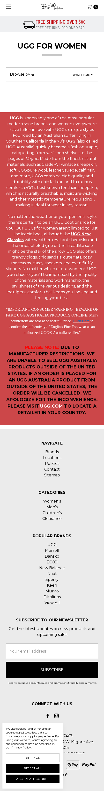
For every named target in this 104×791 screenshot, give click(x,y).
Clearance (52, 518)
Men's (52, 507)
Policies (52, 463)
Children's (52, 513)
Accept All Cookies (32, 779)
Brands (52, 452)
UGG (52, 544)
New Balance (52, 568)
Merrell (52, 550)
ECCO (52, 562)
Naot (52, 573)
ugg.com (51, 406)
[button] (52, 74)
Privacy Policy (21, 747)
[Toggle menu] (6, 6)
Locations (52, 457)
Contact (52, 469)
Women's (52, 501)
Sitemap (52, 475)
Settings (33, 757)
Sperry (52, 579)
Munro (52, 591)
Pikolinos (52, 597)
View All (52, 602)
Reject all (33, 768)
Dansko (52, 556)
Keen (52, 585)
